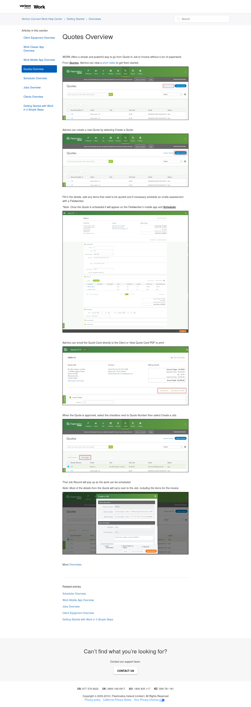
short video (109, 62)
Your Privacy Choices (146, 699)
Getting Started (75, 19)
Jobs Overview (32, 87)
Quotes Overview (34, 69)
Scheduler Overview (35, 78)
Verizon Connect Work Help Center (42, 19)
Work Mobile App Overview (39, 60)
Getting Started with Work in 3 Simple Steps (38, 107)
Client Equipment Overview (39, 37)
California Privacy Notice (117, 699)
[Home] (32, 6)
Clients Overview (33, 96)
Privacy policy (93, 699)
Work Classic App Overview (34, 48)
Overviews (95, 19)
